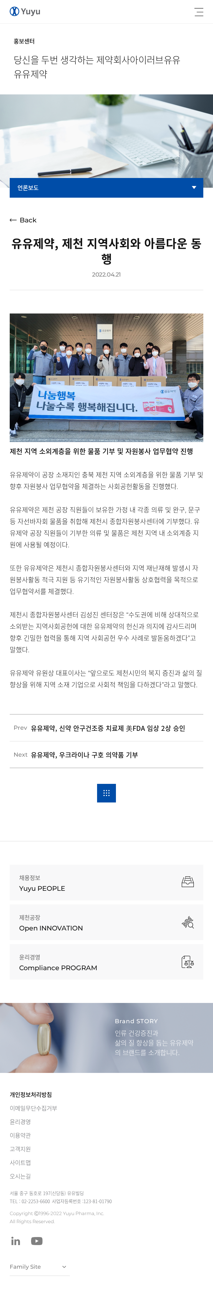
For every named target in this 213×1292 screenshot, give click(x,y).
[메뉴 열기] (198, 12)
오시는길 (20, 1176)
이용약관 (20, 1135)
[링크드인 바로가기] (15, 1241)
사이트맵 (20, 1162)
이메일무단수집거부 (33, 1108)
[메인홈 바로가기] (25, 11)
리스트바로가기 (106, 793)
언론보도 (28, 187)
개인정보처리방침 (31, 1094)
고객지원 (20, 1149)
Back (28, 220)
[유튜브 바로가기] (37, 1241)
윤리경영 (20, 1122)
